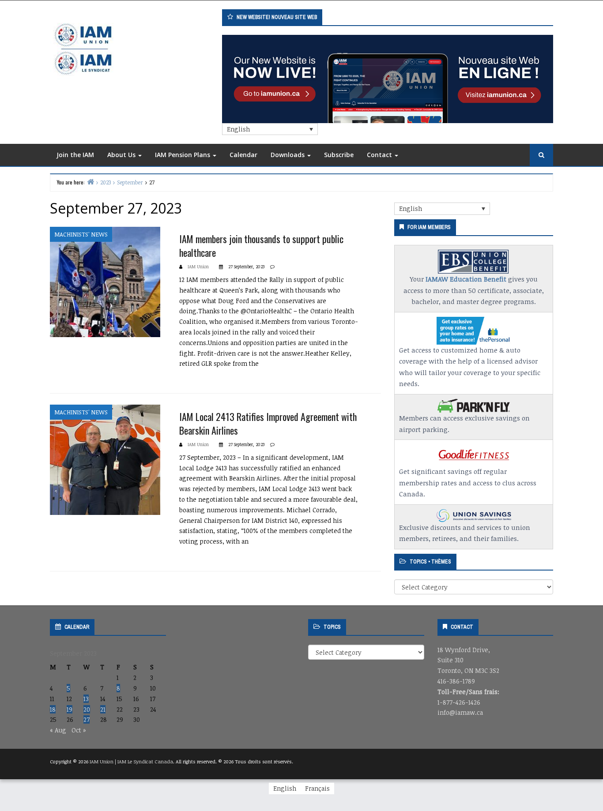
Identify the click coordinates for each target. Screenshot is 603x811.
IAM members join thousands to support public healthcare (261, 245)
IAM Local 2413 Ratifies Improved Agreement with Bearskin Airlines (268, 423)
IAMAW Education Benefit (466, 278)
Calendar (243, 154)
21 (103, 709)
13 (86, 699)
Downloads (288, 154)
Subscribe (339, 154)
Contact (380, 154)
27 (86, 719)
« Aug (58, 730)
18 (53, 709)
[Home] (90, 181)
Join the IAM (75, 154)
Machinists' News (81, 234)
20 (86, 709)
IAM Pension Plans (183, 154)
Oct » (79, 730)
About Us (122, 154)
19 (69, 709)
